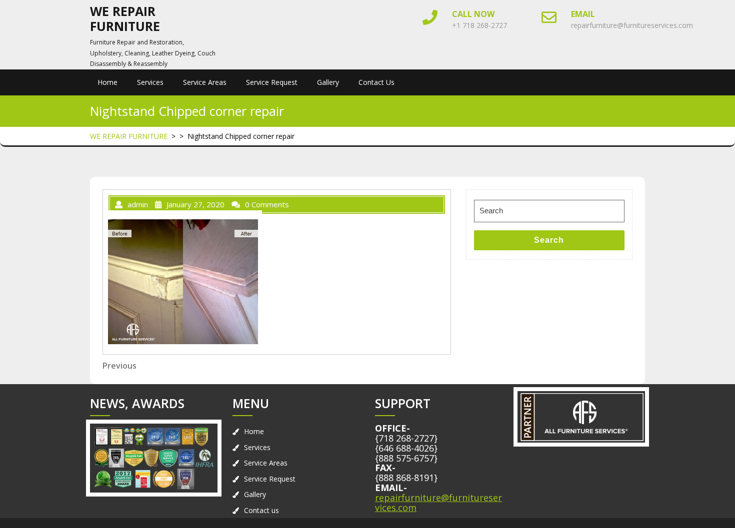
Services (150, 82)
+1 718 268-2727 (479, 25)
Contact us (376, 82)
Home (108, 82)
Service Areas (204, 82)
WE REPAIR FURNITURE (125, 18)
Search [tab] (549, 240)
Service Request (272, 82)
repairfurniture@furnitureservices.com (632, 25)
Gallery (328, 82)
